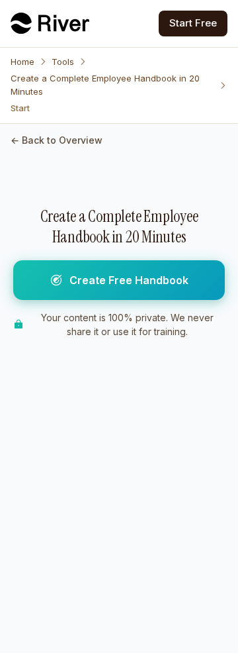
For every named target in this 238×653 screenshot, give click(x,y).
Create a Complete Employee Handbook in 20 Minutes (105, 85)
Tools (63, 61)
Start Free (193, 23)
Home (22, 61)
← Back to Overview (56, 140)
